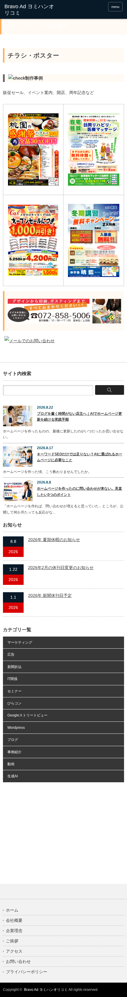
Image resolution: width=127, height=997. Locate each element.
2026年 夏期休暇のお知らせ (54, 539)
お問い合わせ (18, 961)
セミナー (14, 691)
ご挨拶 (12, 941)
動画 (10, 764)
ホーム (12, 910)
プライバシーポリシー (26, 972)
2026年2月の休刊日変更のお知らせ (61, 567)
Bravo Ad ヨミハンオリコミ (46, 990)
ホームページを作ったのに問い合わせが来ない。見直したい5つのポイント (79, 491)
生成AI (12, 776)
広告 (10, 654)
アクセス (14, 951)
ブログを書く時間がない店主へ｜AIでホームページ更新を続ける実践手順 (79, 417)
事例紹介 (14, 752)
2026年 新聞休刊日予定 (50, 595)
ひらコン (14, 703)
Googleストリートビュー (27, 715)
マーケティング (19, 642)
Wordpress (16, 728)
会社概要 (14, 920)
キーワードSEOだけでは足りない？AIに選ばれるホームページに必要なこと (79, 457)
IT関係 (12, 679)
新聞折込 (14, 667)
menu (115, 7)
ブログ (12, 740)
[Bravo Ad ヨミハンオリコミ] (29, 10)
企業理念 (14, 931)
